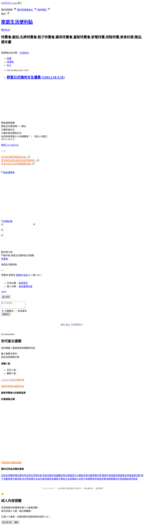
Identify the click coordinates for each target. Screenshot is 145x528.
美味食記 (23, 283)
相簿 (9, 58)
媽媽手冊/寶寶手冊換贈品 (105, 475)
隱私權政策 (88, 488)
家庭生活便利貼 (17, 22)
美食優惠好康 (25, 286)
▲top (3, 291)
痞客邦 (19, 275)
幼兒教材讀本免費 (47, 479)
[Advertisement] (22, 100)
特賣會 (4, 259)
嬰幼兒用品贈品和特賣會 (125, 479)
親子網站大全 (63, 479)
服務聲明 (99, 488)
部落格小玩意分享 (79, 479)
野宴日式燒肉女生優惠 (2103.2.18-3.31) (36, 77)
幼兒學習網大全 (30, 479)
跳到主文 (5, 30)
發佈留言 (6, 314)
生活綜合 (24, 53)
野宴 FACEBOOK (10, 145)
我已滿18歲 (7, 522)
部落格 (10, 62)
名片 (9, 65)
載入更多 (6, 297)
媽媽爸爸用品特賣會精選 (100, 479)
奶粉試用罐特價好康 (11, 475)
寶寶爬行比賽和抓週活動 (79, 475)
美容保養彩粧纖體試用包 (54, 475)
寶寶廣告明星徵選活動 (129, 475)
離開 (16, 522)
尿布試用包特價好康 (32, 475)
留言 (25, 275)
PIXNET (51, 488)
